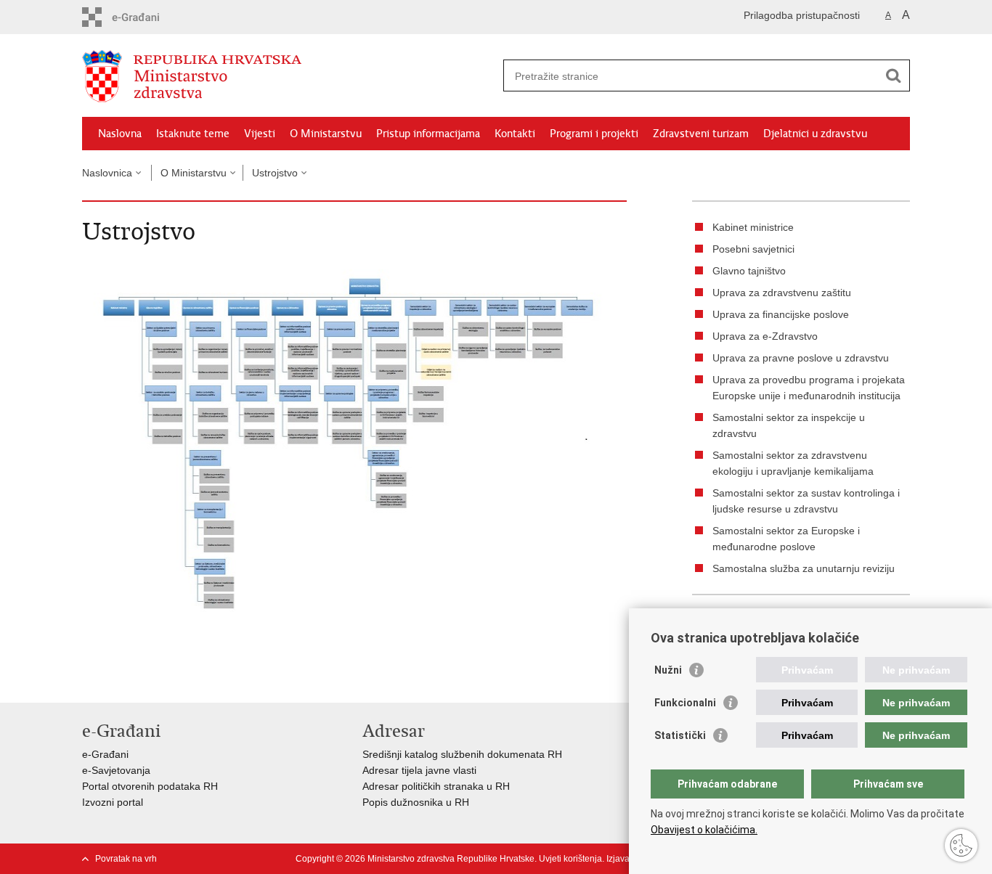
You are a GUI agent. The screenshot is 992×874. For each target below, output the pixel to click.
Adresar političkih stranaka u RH (436, 786)
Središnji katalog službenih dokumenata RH (462, 754)
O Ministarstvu (326, 133)
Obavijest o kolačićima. (704, 830)
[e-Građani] (144, 17)
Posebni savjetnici (753, 249)
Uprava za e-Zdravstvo (765, 336)
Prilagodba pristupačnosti (802, 15)
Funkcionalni (685, 702)
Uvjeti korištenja (570, 859)
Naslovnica (107, 173)
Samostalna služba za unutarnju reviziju (803, 568)
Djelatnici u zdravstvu (815, 133)
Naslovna (120, 133)
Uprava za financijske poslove (780, 314)
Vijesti (259, 133)
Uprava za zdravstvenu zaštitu (781, 292)
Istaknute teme (192, 133)
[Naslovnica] (289, 76)
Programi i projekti (594, 133)
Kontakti (515, 133)
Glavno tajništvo (749, 271)
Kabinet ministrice (753, 227)
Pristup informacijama (428, 133)
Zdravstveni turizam (701, 133)
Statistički (680, 735)
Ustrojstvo (275, 173)
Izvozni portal (112, 802)
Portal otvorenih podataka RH (150, 786)
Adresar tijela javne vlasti (419, 770)
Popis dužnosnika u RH (415, 802)
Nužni (668, 670)
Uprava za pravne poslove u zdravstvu (800, 358)
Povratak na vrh (126, 859)
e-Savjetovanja (116, 770)
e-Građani (105, 754)
